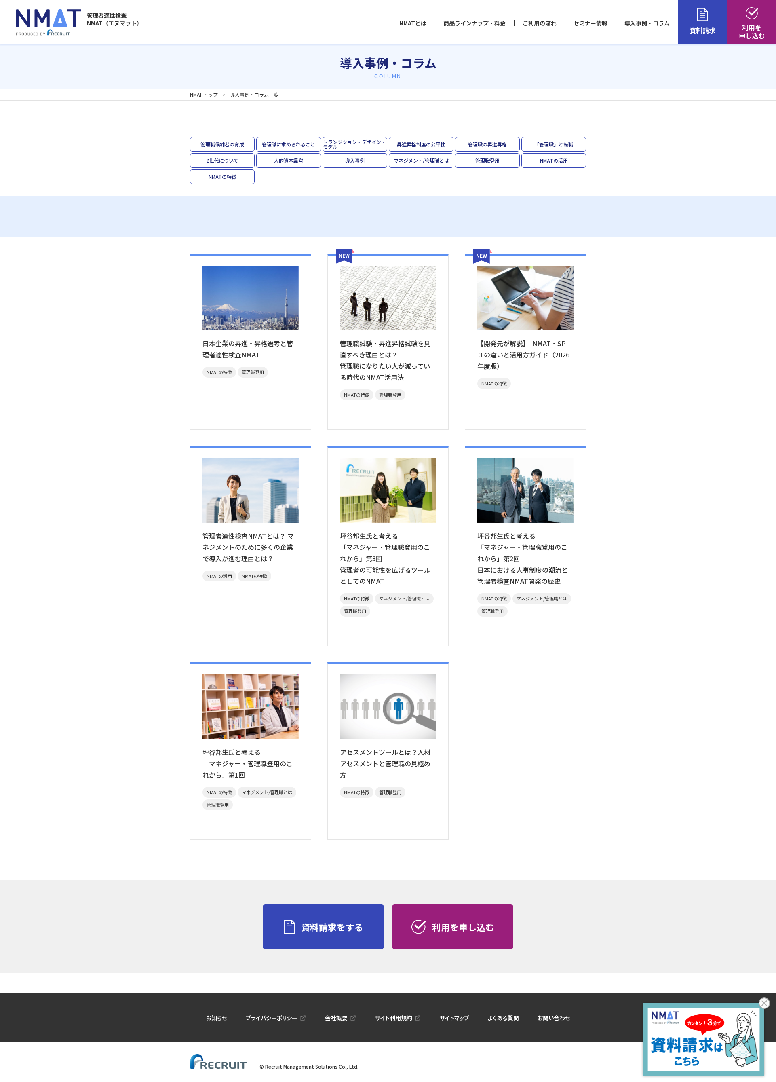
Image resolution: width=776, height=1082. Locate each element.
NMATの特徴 (222, 176)
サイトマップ (454, 1018)
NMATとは (412, 23)
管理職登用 (487, 160)
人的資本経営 (288, 160)
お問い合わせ (554, 1018)
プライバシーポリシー (271, 1018)
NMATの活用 (554, 160)
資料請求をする (332, 926)
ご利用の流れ (540, 23)
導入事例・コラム (647, 23)
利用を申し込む (752, 31)
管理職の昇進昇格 (487, 144)
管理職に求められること (288, 144)
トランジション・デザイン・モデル (354, 144)
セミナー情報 (590, 23)
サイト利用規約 (393, 1018)
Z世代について (222, 160)
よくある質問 (503, 1018)
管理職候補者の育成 (222, 144)
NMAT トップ (204, 94)
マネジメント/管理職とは (421, 160)
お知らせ (216, 1018)
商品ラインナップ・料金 (474, 23)
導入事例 (355, 160)
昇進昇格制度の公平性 (421, 144)
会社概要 (336, 1018)
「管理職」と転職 (553, 144)
